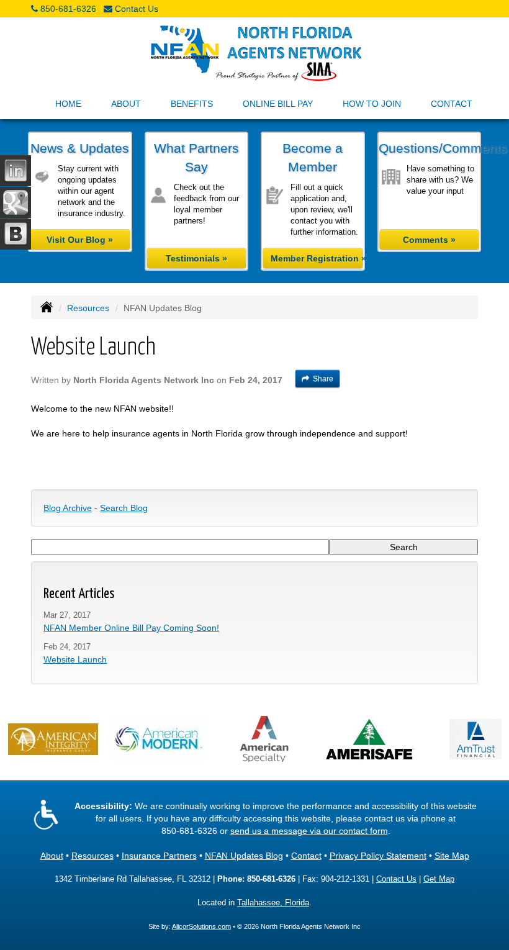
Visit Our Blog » (80, 240)
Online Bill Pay (278, 104)
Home (68, 104)
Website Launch (75, 659)
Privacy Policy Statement (378, 856)
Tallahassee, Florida (273, 902)
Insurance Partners (159, 856)
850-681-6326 (68, 9)
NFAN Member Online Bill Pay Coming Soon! (131, 628)
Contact (451, 104)
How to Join (372, 104)
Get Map (438, 879)
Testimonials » (196, 258)
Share (323, 378)
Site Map (452, 856)
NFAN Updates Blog (244, 856)
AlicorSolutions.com (201, 926)
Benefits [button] (192, 104)
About (51, 856)
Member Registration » (317, 258)
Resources (88, 308)
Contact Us (136, 9)
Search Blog (124, 508)
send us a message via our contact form (309, 831)
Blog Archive (67, 508)
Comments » (429, 240)
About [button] (126, 104)
